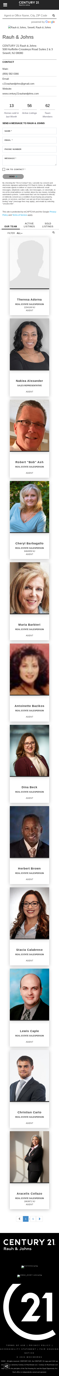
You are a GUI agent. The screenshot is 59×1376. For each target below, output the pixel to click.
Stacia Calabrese (29, 949)
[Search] (53, 232)
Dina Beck (30, 787)
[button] (6, 1366)
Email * (9, 140)
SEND (12, 177)
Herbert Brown (29, 868)
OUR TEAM (10, 226)
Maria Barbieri (29, 624)
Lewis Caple (29, 1031)
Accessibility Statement (18, 1349)
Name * (8, 131)
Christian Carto (29, 1112)
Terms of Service (19, 215)
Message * (10, 158)
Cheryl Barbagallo (29, 543)
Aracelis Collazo (29, 1193)
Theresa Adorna (29, 299)
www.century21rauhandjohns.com (20, 93)
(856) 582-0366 (10, 73)
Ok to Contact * (16, 169)
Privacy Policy (40, 1345)
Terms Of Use (16, 1345)
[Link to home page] (30, 5)
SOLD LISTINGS (47, 225)
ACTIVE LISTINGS (29, 225)
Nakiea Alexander (29, 380)
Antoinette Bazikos (29, 706)
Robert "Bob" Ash (29, 462)
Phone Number (13, 149)
